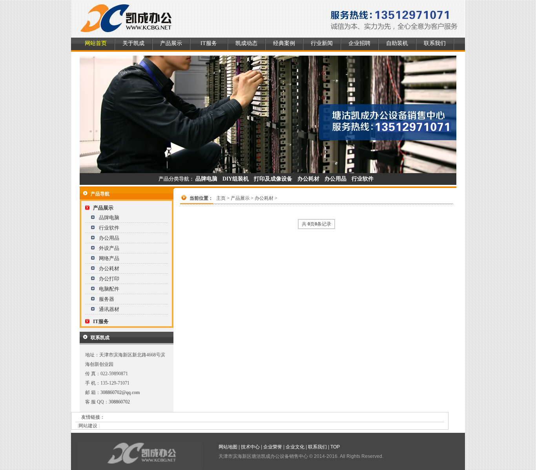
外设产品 (109, 248)
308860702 (119, 402)
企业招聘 (359, 43)
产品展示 (171, 43)
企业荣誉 (272, 447)
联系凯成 (100, 337)
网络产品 (109, 258)
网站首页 (96, 43)
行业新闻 (322, 43)
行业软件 (109, 228)
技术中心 (250, 447)
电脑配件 (109, 289)
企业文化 (295, 447)
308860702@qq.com (120, 392)
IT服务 (209, 43)
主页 (221, 198)
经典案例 (284, 43)
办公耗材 (109, 268)
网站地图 (228, 447)
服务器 (106, 299)
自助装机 (397, 43)
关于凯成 (133, 43)
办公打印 (109, 279)
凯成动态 (246, 43)
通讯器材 (109, 309)
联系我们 (435, 43)
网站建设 (87, 425)
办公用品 (109, 238)
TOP (335, 447)
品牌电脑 (109, 218)
